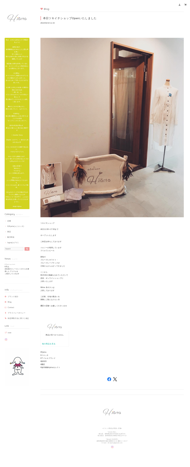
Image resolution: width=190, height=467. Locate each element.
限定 (9, 232)
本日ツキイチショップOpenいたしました (70, 18)
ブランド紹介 (13, 297)
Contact (11, 307)
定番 (9, 221)
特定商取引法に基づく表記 (18, 318)
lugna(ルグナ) (12, 243)
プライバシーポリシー (16, 313)
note (9, 333)
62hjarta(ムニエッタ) (15, 226)
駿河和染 (10, 237)
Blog (10, 302)
